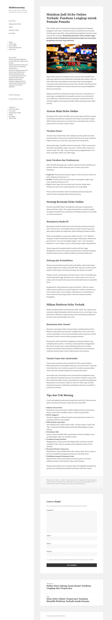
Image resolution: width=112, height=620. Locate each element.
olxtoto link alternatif (15, 47)
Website (49, 551)
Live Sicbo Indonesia (57, 482)
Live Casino (12, 21)
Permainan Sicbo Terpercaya (71, 482)
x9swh (63, 480)
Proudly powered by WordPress (56, 616)
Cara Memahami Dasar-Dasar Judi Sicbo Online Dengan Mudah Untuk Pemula (17, 77)
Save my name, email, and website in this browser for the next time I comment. (71, 560)
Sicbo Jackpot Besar (85, 482)
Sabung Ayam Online (15, 24)
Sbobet (11, 27)
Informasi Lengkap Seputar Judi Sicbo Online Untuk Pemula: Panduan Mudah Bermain (18, 72)
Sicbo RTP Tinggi (60, 483)
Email (49, 543)
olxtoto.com (12, 49)
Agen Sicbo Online (85, 480)
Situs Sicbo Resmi (80, 483)
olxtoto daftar (13, 46)
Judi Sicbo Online (14, 30)
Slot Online (12, 33)
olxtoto (11, 42)
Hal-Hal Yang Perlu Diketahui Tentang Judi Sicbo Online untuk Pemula (18, 61)
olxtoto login (12, 44)
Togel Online (12, 118)
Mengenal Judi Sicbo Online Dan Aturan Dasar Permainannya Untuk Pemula (18, 66)
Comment (50, 510)
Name (49, 535)
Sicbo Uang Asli (70, 483)
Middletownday (17, 7)
